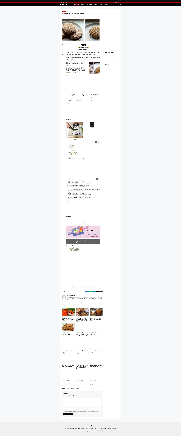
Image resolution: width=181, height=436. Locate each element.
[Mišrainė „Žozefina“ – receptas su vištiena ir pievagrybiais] (96, 359)
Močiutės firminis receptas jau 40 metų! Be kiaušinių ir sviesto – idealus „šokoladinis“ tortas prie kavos (82, 367)
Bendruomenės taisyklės (75, 428)
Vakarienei (89, 223)
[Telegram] (63, 49)
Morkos (72, 148)
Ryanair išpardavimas (63, 0)
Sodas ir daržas (89, 4)
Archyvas (109, 428)
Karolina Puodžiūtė (66, 17)
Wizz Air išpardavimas (70, 0)
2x (97, 142)
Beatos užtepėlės (72, 247)
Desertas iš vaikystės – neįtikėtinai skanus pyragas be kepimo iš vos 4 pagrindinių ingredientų (68, 383)
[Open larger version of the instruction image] (71, 198)
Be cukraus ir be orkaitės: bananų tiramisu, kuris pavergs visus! (68, 366)
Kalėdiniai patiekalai (79, 223)
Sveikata (100, 4)
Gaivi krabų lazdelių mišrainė (74, 250)
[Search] (120, 5)
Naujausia (76, 4)
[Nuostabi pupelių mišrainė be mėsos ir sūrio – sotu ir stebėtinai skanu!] (96, 344)
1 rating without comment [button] (75, 388)
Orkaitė (92, 127)
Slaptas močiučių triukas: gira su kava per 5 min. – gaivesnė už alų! (95, 319)
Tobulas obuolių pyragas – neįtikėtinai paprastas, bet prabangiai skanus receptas (81, 383)
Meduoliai (70, 100)
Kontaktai (112, 2)
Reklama (116, 2)
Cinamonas (71, 155)
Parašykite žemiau (82, 242)
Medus (72, 146)
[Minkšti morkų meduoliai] (81, 40)
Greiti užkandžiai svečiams (74, 249)
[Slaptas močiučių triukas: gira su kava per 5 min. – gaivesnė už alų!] (96, 312)
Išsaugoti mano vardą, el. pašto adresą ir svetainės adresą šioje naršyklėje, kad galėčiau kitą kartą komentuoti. (81, 411)
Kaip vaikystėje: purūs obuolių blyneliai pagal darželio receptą (95, 382)
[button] (66, 72)
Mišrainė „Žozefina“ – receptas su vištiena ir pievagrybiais (96, 366)
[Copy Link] (63, 54)
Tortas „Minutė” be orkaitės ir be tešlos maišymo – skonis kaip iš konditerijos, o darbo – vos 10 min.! (82, 319)
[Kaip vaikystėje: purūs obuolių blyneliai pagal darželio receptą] (96, 375)
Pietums (85, 223)
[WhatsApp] (63, 52)
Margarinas (73, 144)
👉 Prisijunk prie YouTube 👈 (83, 49)
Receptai (82, 4)
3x (99, 142)
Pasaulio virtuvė (79, 100)
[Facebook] (63, 47)
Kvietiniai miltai (74, 153)
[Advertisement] (83, 83)
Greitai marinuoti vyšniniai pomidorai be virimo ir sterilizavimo (68, 319)
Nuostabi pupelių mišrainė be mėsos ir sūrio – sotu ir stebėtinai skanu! (96, 351)
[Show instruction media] (97, 179)
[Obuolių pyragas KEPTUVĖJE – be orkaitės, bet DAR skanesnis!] (96, 327)
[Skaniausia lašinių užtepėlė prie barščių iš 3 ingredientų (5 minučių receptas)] (68, 344)
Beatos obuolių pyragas (73, 248)
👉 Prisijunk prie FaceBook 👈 (83, 47)
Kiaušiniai (73, 151)
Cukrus (72, 145)
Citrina (72, 147)
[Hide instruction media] (99, 179)
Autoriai (119, 2)
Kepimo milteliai (74, 154)
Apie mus (67, 428)
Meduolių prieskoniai (73, 152)
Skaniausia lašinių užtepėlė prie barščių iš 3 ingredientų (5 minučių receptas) (68, 351)
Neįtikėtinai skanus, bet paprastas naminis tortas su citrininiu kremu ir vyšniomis (82, 351)
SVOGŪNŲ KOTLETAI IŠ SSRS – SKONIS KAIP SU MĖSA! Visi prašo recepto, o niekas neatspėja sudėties (68, 335)
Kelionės (95, 4)
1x (95, 142)
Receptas (83, 45)
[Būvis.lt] (66, 4)
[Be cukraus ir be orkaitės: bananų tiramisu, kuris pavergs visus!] (68, 359)
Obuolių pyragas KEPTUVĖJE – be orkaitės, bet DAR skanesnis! (96, 334)
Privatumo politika (84, 428)
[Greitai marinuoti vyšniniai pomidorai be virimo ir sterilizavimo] (68, 312)
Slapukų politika (93, 428)
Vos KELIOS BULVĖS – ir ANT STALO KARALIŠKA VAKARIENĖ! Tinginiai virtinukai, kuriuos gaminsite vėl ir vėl (82, 335)
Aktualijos (106, 4)
